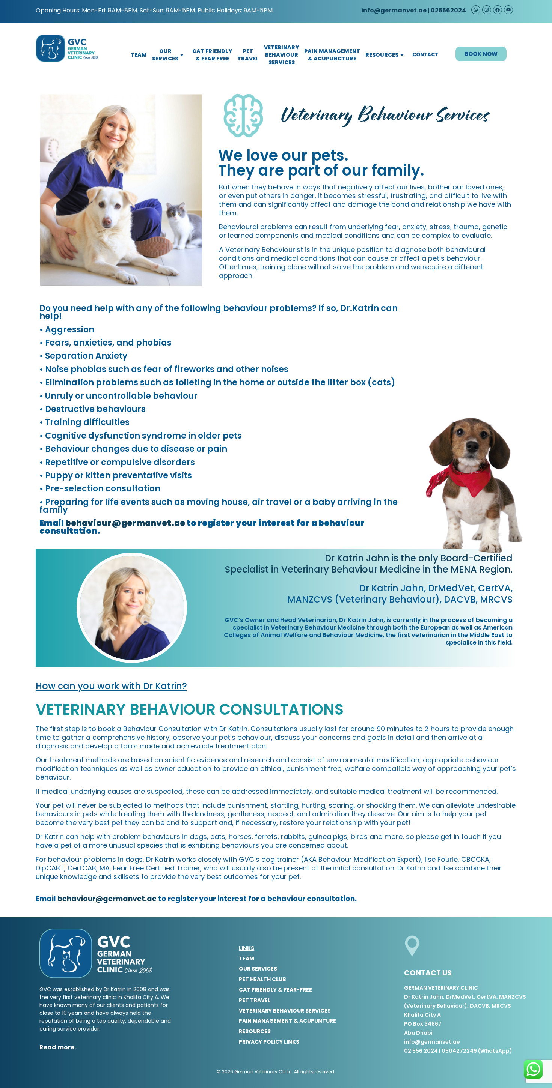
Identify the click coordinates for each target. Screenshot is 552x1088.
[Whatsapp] (475, 9)
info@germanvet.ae (393, 10)
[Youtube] (508, 9)
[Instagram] (486, 9)
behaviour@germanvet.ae (125, 523)
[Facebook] (497, 9)
